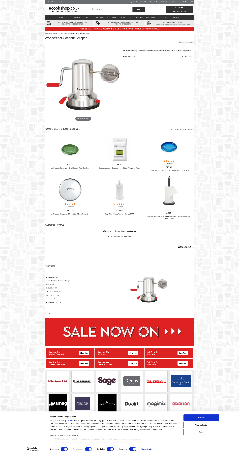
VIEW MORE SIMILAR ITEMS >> (182, 129)
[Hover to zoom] (83, 84)
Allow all (201, 418)
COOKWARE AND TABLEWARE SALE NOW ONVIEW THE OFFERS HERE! (123, 23)
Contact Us (139, 2)
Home (47, 33)
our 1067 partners (65, 420)
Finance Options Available (174, 2)
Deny (201, 432)
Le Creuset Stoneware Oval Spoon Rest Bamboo (70, 168)
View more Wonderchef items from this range (75, 33)
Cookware (151, 354)
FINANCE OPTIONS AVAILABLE (173, 22)
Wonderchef (54, 33)
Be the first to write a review (119, 237)
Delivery (146, 2)
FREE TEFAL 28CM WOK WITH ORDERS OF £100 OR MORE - (107, 29)
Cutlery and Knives (57, 364)
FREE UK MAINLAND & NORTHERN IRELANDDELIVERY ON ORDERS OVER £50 (72, 23)
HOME (61, 17)
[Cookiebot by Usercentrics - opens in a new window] (33, 449)
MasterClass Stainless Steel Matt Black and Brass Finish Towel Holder (169, 217)
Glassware (151, 364)
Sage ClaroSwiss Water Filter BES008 (119, 214)
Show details (146, 449)
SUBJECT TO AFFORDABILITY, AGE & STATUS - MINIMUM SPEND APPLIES (173, 24)
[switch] (88, 449)
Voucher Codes (160, 2)
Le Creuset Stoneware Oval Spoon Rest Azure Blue (169, 171)
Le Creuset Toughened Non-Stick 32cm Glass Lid (70, 214)
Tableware (102, 354)
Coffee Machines (105, 364)
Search (139, 9)
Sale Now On (54, 352)
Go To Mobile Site (188, 2)
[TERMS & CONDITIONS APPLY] (147, 29)
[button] (119, 236)
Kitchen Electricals (56, 354)
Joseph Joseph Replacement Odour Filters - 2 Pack (119, 168)
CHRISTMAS (176, 17)
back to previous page (186, 42)
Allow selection (201, 425)
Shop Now (84, 353)
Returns (152, 2)
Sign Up (132, 2)
